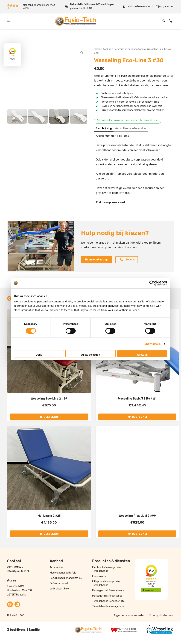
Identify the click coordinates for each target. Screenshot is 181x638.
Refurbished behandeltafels (129, 48)
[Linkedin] (17, 604)
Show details (152, 343)
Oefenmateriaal (59, 583)
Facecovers (99, 576)
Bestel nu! (51, 416)
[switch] (71, 331)
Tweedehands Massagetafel (108, 606)
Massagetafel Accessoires (107, 595)
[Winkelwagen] (170, 21)
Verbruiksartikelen (60, 588)
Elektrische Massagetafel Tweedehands (106, 569)
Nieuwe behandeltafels (63, 572)
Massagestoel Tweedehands (108, 590)
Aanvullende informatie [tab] (130, 128)
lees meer (162, 85)
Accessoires (56, 567)
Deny (39, 354)
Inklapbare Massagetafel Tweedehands (106, 583)
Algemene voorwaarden (129, 615)
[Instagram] (10, 604)
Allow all (142, 354)
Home (97, 48)
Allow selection (90, 354)
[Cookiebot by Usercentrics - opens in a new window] (151, 283)
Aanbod (107, 48)
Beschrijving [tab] (104, 128)
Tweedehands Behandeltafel (108, 601)
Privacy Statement (161, 615)
